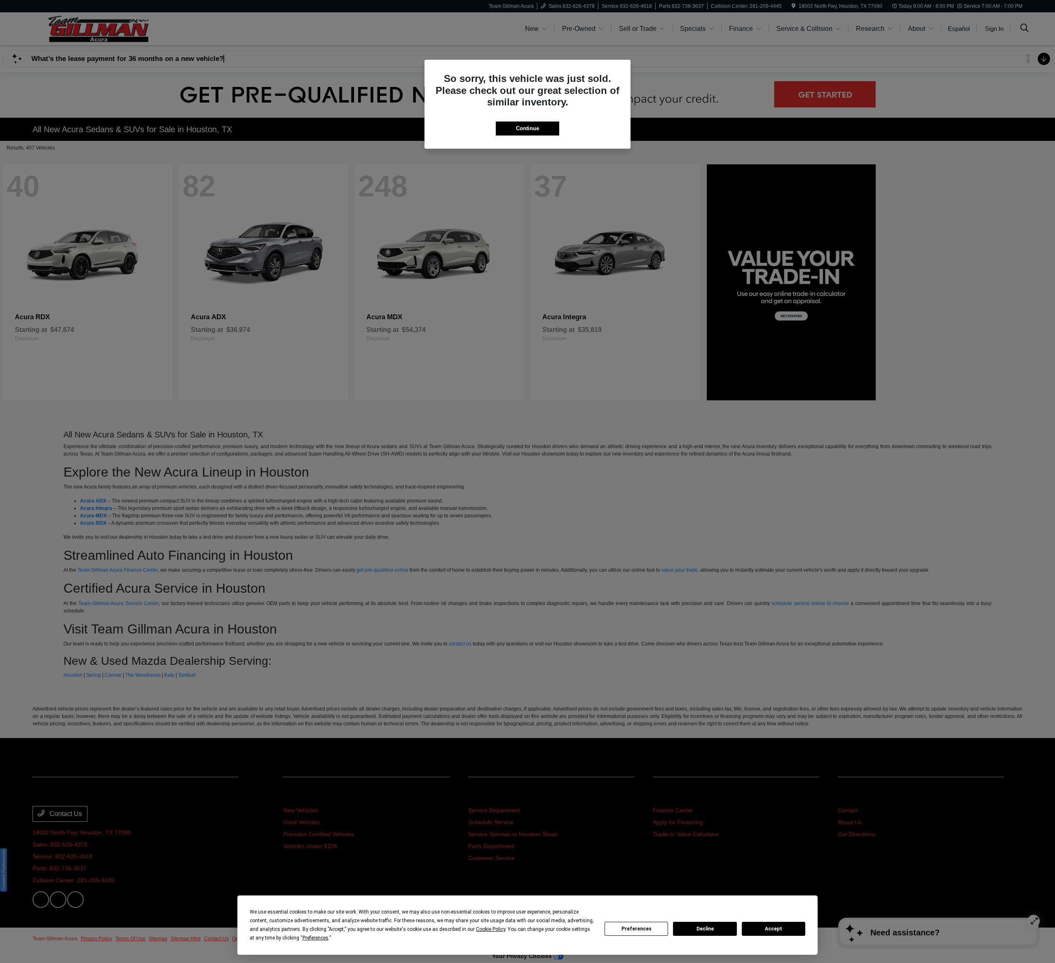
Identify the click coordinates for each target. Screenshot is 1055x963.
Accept (773, 929)
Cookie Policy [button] (490, 929)
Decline (705, 929)
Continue (527, 128)
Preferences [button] (315, 938)
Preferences (636, 929)
